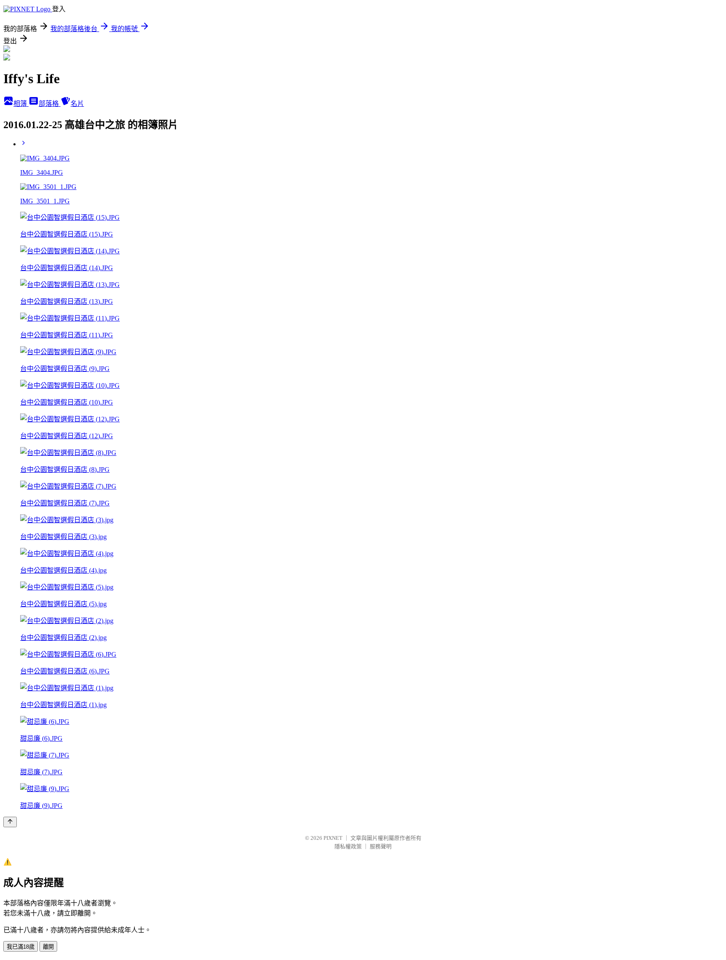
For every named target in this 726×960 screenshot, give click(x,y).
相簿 (21, 103)
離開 (48, 947)
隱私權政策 (348, 846)
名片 (77, 103)
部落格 (49, 103)
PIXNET (333, 838)
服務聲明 (381, 846)
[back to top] (10, 822)
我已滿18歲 (20, 947)
